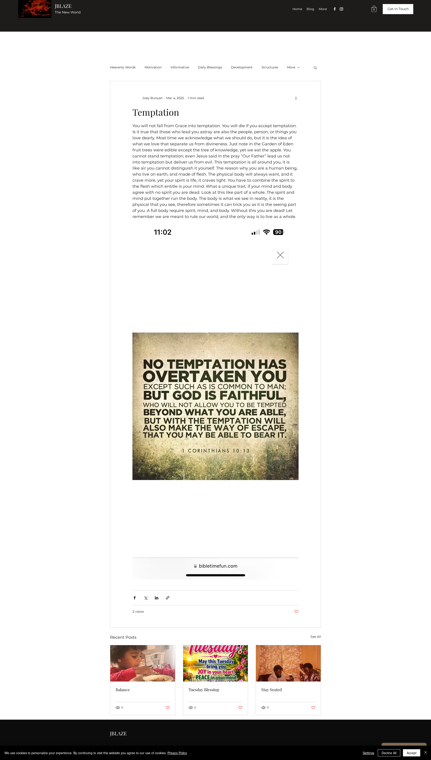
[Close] (425, 752)
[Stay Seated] (288, 663)
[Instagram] (341, 9)
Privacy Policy (177, 753)
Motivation (153, 67)
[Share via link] (167, 598)
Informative (180, 67)
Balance (123, 689)
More (291, 67)
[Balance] (142, 663)
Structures (270, 67)
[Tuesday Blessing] (215, 663)
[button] (374, 9)
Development (242, 67)
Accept (411, 753)
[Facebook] (334, 9)
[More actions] (296, 98)
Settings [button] (368, 753)
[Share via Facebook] (134, 598)
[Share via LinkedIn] (156, 598)
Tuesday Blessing (204, 689)
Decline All (389, 753)
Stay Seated (271, 689)
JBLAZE (63, 5)
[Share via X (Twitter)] (145, 598)
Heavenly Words (123, 67)
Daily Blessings (210, 67)
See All (315, 637)
